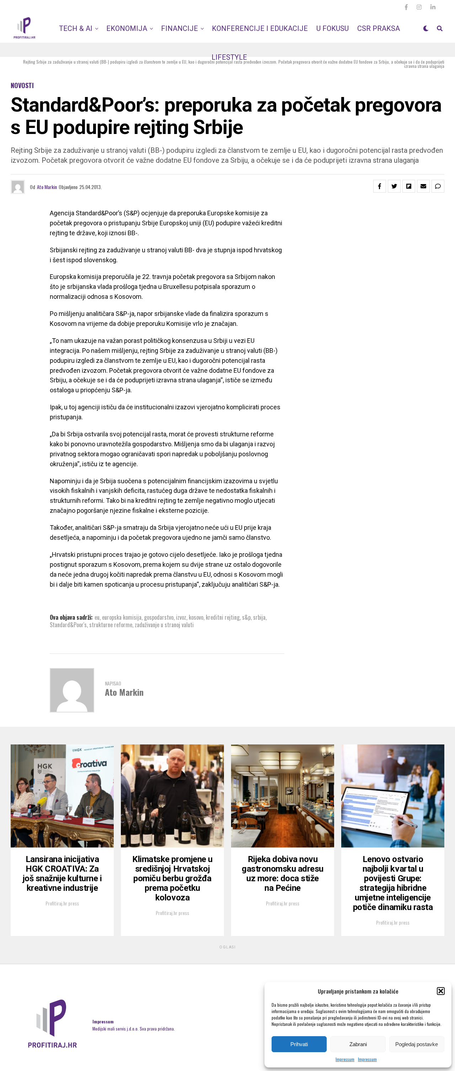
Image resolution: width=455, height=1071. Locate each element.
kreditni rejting (223, 617)
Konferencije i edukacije (260, 28)
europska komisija (121, 617)
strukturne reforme (110, 625)
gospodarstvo (158, 617)
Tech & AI (75, 28)
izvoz (181, 617)
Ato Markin (47, 186)
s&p (246, 617)
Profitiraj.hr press (62, 903)
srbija (259, 617)
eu (97, 617)
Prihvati (299, 1044)
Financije (179, 28)
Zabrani (358, 1044)
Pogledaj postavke (416, 1044)
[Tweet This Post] (394, 186)
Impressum (345, 1059)
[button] (440, 991)
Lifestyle (229, 57)
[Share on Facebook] (379, 186)
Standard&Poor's (68, 625)
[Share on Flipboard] (408, 186)
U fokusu (332, 28)
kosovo (196, 617)
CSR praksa (378, 28)
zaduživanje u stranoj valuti (164, 625)
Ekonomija (126, 28)
